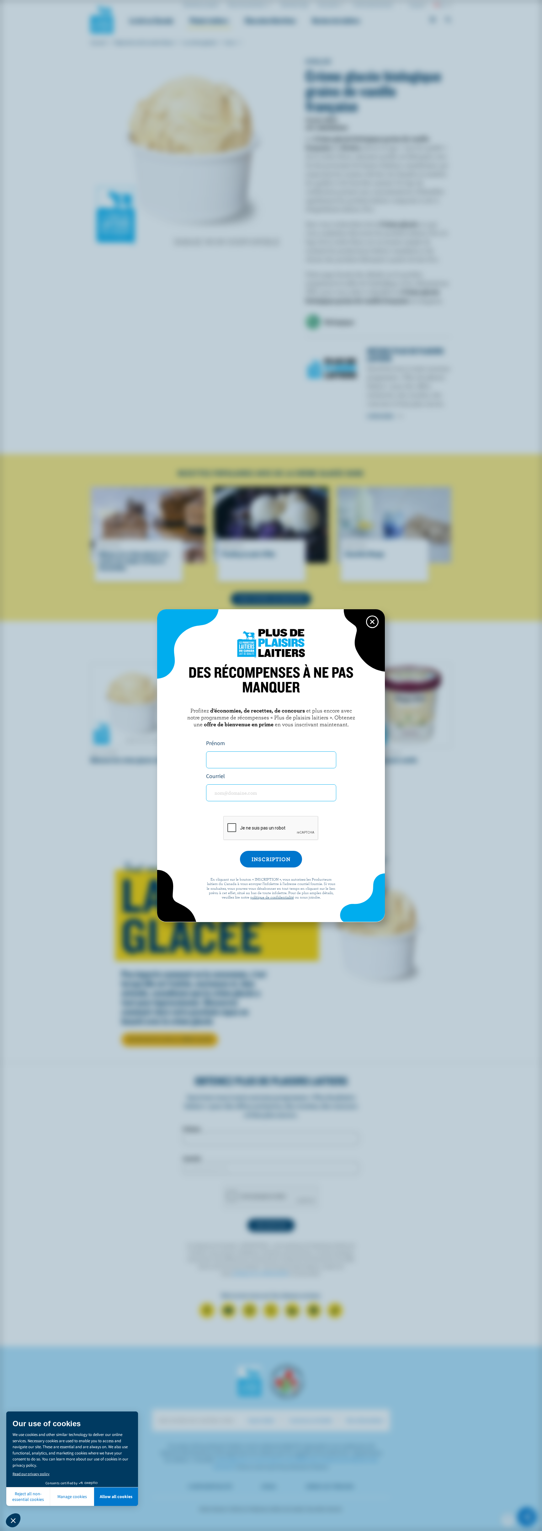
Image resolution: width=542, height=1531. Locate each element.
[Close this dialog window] (372, 622)
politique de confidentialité (272, 897)
